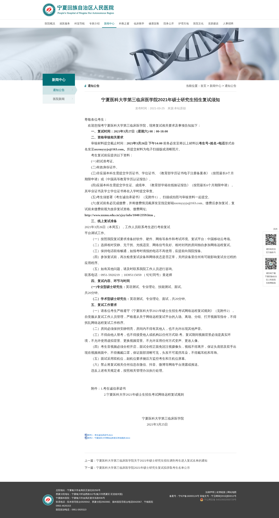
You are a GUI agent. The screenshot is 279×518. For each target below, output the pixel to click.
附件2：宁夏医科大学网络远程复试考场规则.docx (109, 438)
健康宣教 (154, 23)
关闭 (275, 229)
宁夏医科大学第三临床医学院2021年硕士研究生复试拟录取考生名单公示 (143, 467)
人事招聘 (228, 23)
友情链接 (220, 492)
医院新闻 (59, 99)
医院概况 (50, 23)
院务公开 (169, 23)
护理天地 (183, 23)
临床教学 (139, 23)
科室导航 (79, 23)
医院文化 (198, 23)
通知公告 (59, 90)
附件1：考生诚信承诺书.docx (100, 435)
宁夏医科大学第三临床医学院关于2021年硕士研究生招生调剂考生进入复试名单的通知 (151, 460)
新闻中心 (109, 23)
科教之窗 (124, 23)
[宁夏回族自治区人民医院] (78, 9)
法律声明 (209, 492)
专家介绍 (94, 23)
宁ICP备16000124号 (188, 496)
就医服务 (65, 23)
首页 (203, 85)
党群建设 (213, 23)
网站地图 (231, 492)
